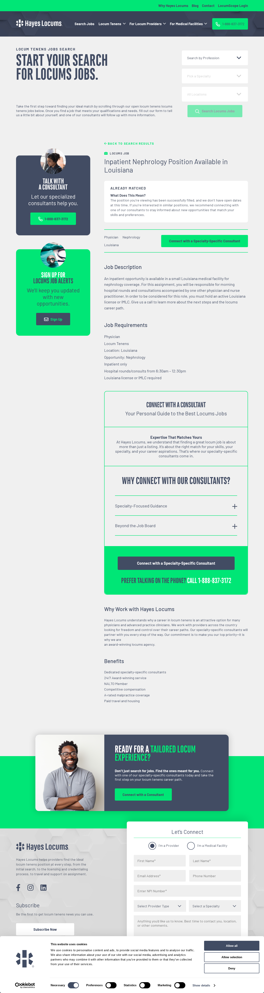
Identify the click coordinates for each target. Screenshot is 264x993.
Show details (201, 985)
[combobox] (215, 57)
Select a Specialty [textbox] (206, 906)
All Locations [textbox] (197, 94)
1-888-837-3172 (56, 219)
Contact (208, 5)
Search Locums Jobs (218, 111)
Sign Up (56, 319)
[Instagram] (30, 887)
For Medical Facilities (186, 24)
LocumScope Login (233, 5)
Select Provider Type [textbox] (153, 906)
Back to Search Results (130, 143)
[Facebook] (18, 887)
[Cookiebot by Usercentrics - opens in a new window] (25, 985)
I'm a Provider (168, 845)
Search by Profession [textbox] (203, 58)
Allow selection (231, 957)
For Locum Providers (145, 24)
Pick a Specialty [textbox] (199, 76)
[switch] (111, 985)
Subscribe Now (45, 929)
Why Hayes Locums (173, 5)
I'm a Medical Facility (212, 845)
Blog (195, 5)
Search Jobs (84, 24)
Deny (231, 968)
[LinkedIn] (43, 887)
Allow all (232, 945)
